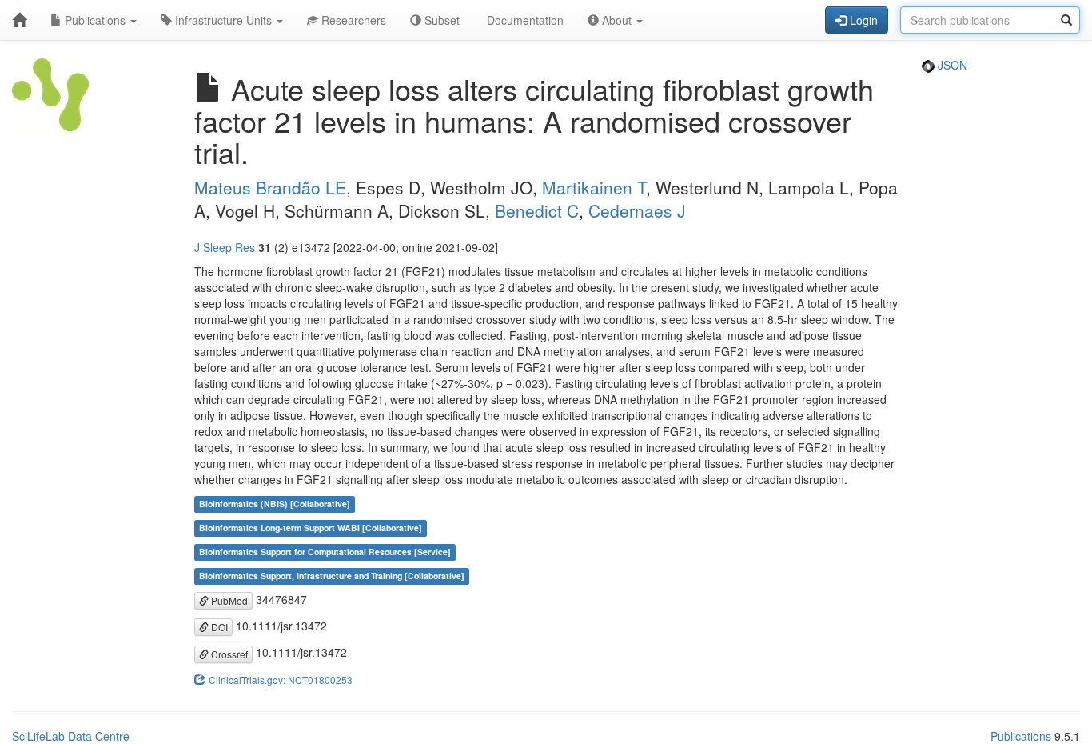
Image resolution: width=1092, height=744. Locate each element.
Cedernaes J (637, 210)
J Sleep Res (224, 247)
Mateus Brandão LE (270, 187)
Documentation (524, 20)
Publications (95, 20)
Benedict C (537, 210)
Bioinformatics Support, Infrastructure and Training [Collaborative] (331, 576)
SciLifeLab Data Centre (71, 736)
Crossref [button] (228, 654)
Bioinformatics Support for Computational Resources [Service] (325, 552)
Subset (440, 20)
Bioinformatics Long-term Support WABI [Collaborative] (310, 528)
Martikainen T (594, 187)
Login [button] (862, 20)
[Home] (19, 20)
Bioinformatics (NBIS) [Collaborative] (274, 504)
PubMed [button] (228, 600)
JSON (951, 65)
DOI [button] (218, 627)
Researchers (352, 20)
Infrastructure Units (223, 20)
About (617, 20)
